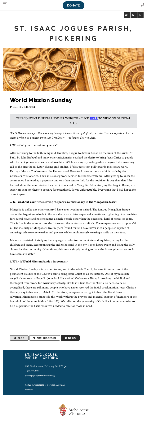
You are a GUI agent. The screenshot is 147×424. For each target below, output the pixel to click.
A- (133, 15)
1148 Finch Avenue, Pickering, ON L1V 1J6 (45, 366)
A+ (126, 15)
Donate (73, 5)
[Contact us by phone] (142, 5)
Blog (20, 338)
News (71, 338)
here (94, 118)
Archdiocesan (46, 338)
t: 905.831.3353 (32, 371)
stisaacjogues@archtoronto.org (40, 375)
